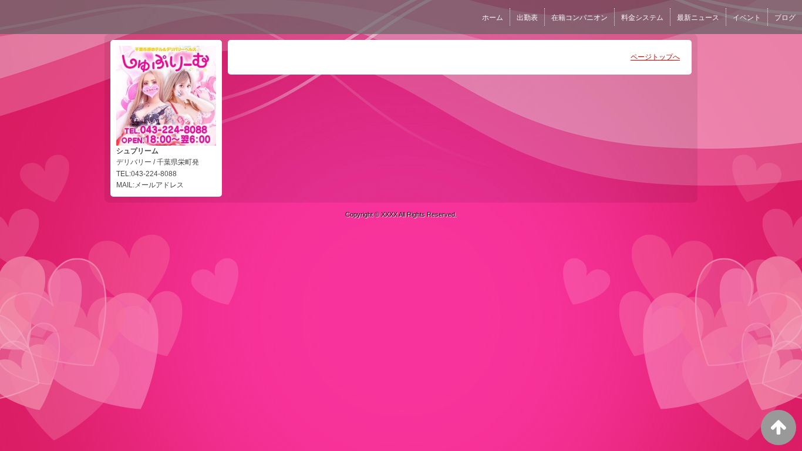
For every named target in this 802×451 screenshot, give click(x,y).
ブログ (785, 18)
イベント (747, 18)
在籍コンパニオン (579, 18)
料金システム (642, 18)
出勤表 (527, 18)
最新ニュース (698, 18)
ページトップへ (655, 57)
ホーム (492, 18)
